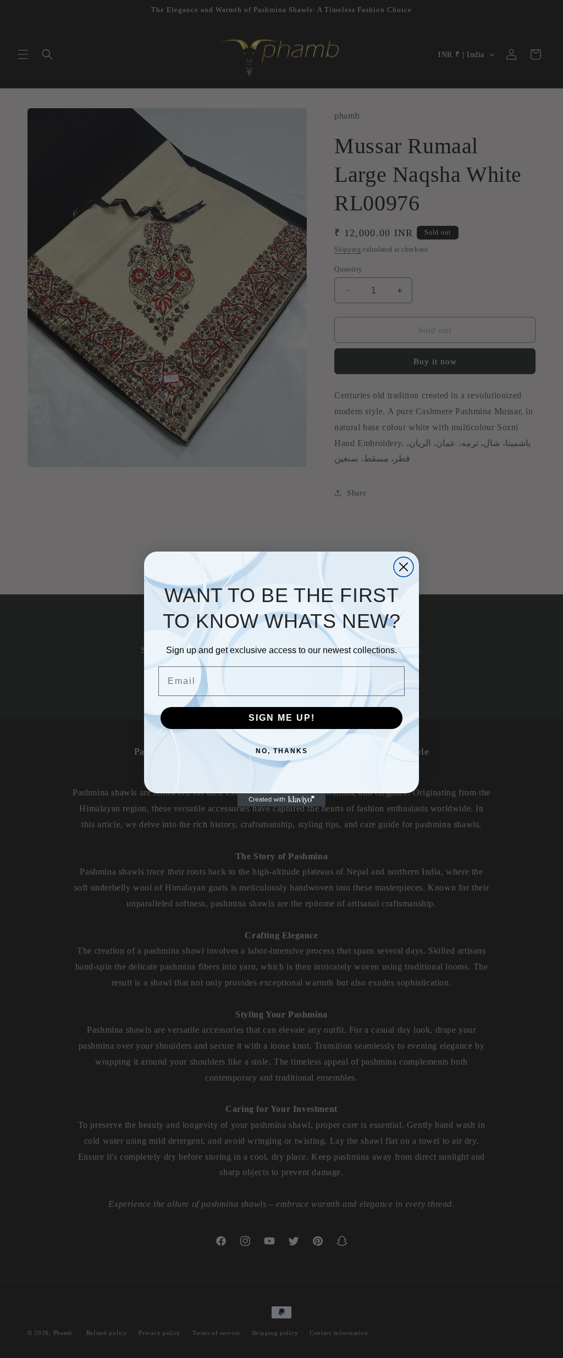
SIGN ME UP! (282, 717)
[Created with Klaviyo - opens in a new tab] (281, 799)
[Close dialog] (403, 567)
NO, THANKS (282, 751)
